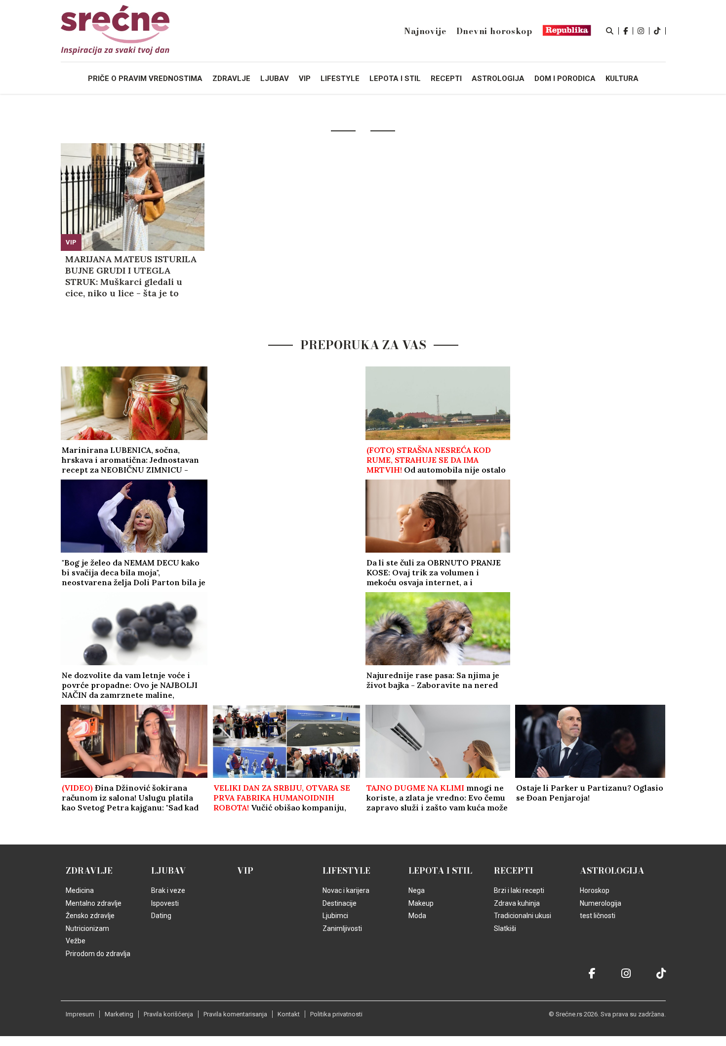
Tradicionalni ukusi (522, 916)
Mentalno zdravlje (93, 903)
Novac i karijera (346, 890)
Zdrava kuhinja (517, 903)
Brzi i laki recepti (519, 890)
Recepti (513, 870)
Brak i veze (168, 890)
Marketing (119, 1014)
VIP (71, 242)
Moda (417, 916)
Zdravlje (89, 870)
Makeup (421, 903)
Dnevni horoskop (494, 31)
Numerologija (600, 903)
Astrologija (612, 870)
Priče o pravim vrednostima (145, 78)
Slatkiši (505, 928)
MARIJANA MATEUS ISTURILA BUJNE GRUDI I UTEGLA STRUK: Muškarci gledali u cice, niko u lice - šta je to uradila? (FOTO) (131, 276)
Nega (416, 890)
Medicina (80, 890)
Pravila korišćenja (168, 1014)
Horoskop (594, 890)
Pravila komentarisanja (235, 1014)
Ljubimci (335, 916)
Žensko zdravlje (90, 916)
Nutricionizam (87, 928)
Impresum (80, 1014)
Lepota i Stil (440, 870)
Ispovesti (165, 903)
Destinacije (340, 903)
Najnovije (425, 31)
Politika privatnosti (336, 1014)
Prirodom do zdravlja (98, 954)
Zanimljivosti (342, 928)
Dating (161, 916)
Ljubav (168, 870)
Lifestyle (346, 870)
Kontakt (289, 1014)
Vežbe (75, 941)
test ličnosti (597, 916)
